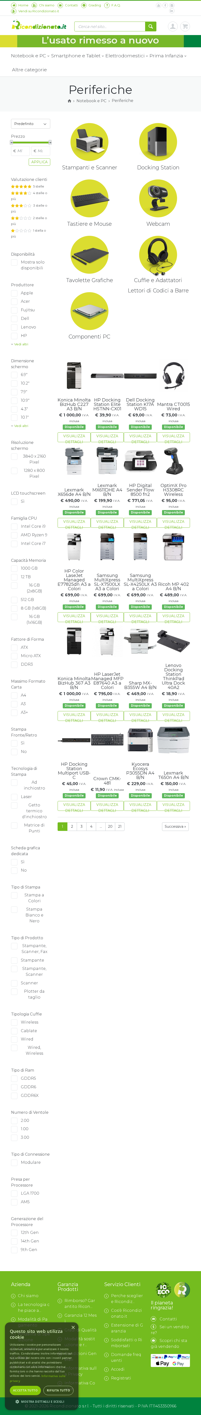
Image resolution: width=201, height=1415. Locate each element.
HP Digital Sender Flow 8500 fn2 (140, 490)
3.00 (25, 1137)
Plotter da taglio (34, 994)
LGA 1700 (30, 1193)
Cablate (29, 1030)
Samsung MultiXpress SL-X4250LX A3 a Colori (140, 582)
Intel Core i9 (33, 526)
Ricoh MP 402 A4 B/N (173, 586)
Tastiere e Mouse (89, 224)
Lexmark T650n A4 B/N (173, 775)
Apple (27, 293)
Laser (26, 796)
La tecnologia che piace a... (34, 1307)
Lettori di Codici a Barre (158, 290)
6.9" (24, 374)
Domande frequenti (126, 1357)
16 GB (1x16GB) (34, 619)
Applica (39, 162)
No (24, 751)
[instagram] (172, 5)
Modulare (31, 1162)
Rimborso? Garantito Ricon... (79, 1303)
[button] (42, 1401)
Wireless (29, 1022)
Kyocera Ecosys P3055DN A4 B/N (140, 771)
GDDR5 (28, 1078)
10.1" (25, 417)
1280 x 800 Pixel (34, 473)
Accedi (118, 1369)
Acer (25, 301)
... (101, 826)
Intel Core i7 (33, 543)
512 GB (27, 599)
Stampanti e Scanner (89, 167)
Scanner (29, 983)
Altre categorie (29, 70)
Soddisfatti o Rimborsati (126, 1343)
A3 (23, 703)
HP (24, 335)
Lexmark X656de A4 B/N (74, 492)
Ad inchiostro (34, 785)
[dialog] (41, 1366)
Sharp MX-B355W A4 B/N (140, 685)
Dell (25, 318)
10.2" (25, 383)
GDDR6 (28, 1087)
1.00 (24, 1129)
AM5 (25, 1202)
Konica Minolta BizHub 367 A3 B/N (74, 683)
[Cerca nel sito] (150, 26)
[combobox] (30, 124)
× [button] (73, 1327)
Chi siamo (28, 1295)
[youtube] (158, 5)
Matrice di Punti (34, 828)
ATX (24, 647)
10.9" (25, 400)
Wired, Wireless (34, 1050)
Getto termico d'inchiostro (34, 811)
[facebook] (165, 5)
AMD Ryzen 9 (34, 535)
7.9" (24, 391)
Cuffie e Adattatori (158, 280)
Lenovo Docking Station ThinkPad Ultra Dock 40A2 (173, 676)
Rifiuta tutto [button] (58, 1390)
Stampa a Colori (34, 898)
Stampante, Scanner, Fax (34, 948)
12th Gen (30, 1232)
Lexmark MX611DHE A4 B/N (107, 490)
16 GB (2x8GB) (34, 588)
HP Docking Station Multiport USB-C (74, 771)
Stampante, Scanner (34, 971)
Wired (27, 1039)
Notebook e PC (29, 56)
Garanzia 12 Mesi (80, 1318)
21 (120, 826)
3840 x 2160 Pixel (34, 459)
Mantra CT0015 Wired (173, 407)
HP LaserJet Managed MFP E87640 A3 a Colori (107, 681)
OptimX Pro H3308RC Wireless (174, 490)
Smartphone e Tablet (76, 56)
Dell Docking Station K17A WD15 (140, 404)
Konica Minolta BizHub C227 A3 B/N (74, 404)
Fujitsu (28, 310)
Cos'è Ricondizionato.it (126, 1313)
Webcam (158, 224)
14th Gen (30, 1241)
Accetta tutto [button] (25, 1390)
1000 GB (29, 568)
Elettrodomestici (125, 56)
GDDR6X (29, 1095)
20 (110, 826)
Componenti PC (89, 336)
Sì (23, 501)
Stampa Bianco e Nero (34, 915)
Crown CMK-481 (107, 781)
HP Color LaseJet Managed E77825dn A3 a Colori (74, 579)
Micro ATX (31, 655)
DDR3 (27, 664)
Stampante (32, 960)
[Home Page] (69, 101)
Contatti (168, 1319)
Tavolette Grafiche (89, 280)
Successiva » (175, 826)
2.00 (25, 1120)
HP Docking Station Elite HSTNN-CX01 (107, 404)
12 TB (26, 577)
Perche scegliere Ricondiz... (127, 1298)
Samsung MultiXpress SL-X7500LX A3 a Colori (107, 582)
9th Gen (29, 1249)
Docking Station (158, 167)
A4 (23, 695)
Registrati (121, 1378)
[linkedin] (172, 10)
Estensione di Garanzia (127, 1328)
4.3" (24, 409)
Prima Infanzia (166, 56)
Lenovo (28, 327)
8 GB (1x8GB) (33, 608)
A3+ (24, 712)
